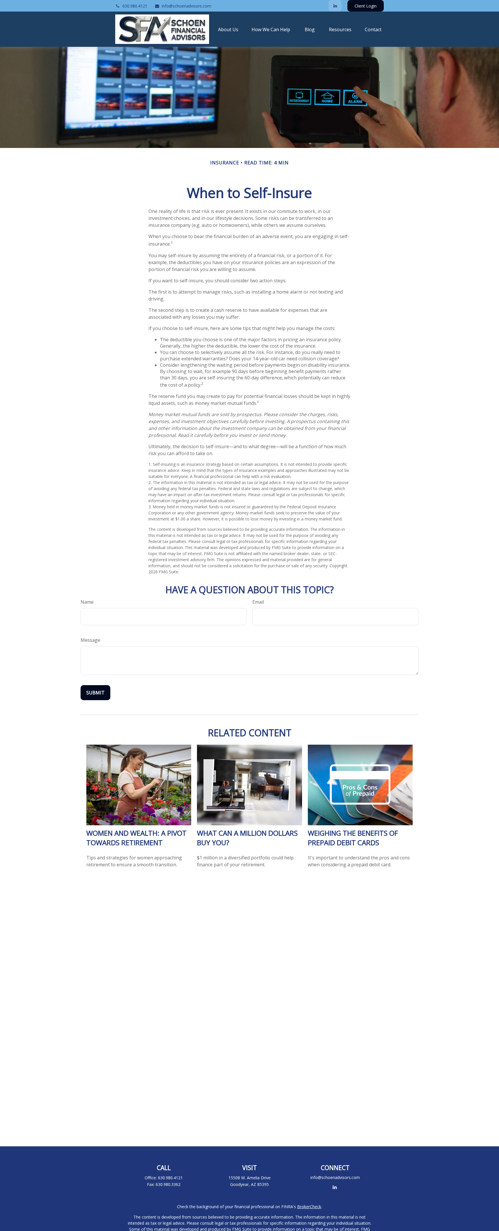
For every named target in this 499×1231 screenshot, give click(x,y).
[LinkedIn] (335, 6)
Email (258, 602)
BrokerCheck (309, 1206)
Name (87, 602)
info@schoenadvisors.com (186, 6)
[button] (228, 29)
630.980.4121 (134, 6)
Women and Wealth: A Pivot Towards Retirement (136, 837)
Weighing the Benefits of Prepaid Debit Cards (353, 837)
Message (90, 640)
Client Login (366, 6)
